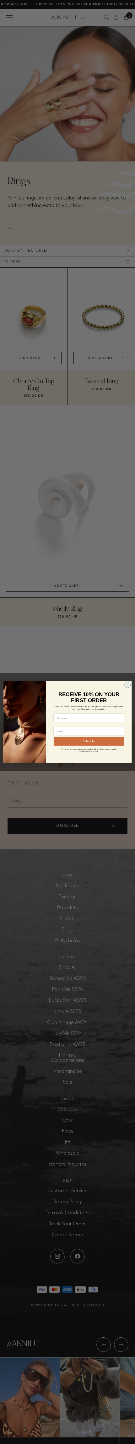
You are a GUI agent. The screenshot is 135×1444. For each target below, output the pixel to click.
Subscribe (89, 741)
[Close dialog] (127, 685)
